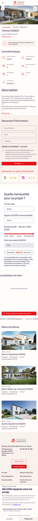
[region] (19, 298)
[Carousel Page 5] (21, 22)
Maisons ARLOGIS (26, 473)
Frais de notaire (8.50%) (15, 240)
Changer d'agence (19, 466)
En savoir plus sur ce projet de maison (18, 313)
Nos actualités (7, 480)
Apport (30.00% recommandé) (18, 215)
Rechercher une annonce (26, 481)
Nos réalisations (7, 476)
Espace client (19, 461)
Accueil (4, 473)
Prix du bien (9, 204)
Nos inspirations (26, 476)
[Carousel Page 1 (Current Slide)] (16, 22)
